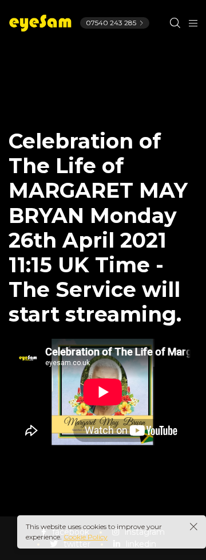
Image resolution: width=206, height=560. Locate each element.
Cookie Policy (86, 536)
